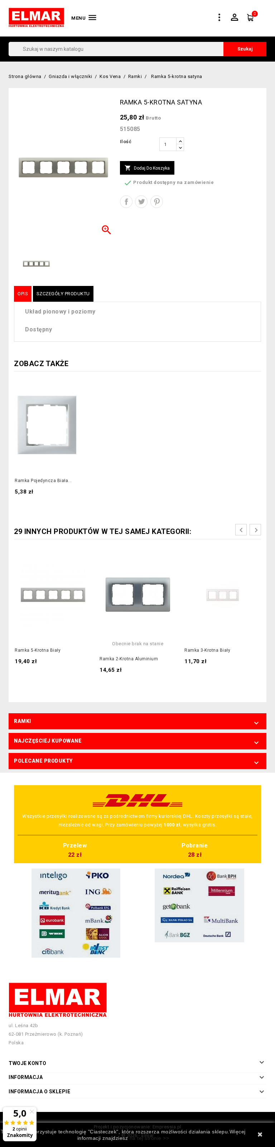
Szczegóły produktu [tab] (63, 293)
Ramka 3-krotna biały (207, 650)
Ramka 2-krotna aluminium (129, 658)
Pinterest (157, 202)
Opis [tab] (23, 293)
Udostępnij (126, 202)
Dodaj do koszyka (147, 168)
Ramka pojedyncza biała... (43, 480)
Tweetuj (141, 202)
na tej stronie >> (149, 1138)
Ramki (22, 721)
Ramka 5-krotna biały (38, 650)
